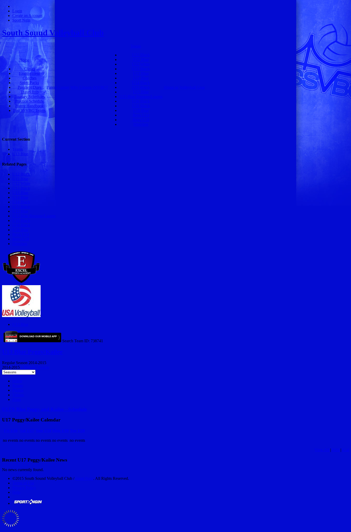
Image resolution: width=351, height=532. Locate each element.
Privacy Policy (24, 487)
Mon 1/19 (60, 430)
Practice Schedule (29, 101)
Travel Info (30, 92)
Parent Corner (58, 87)
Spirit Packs (29, 82)
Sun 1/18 (43, 430)
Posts (16, 399)
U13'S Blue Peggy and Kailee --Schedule (44, 409)
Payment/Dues (29, 87)
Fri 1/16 (10, 430)
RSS (335, 450)
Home (24, 60)
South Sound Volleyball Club (53, 32)
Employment (29, 73)
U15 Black (141, 87)
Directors (140, 124)
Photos (17, 390)
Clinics (29, 69)
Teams (136, 46)
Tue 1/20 (77, 430)
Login (17, 11)
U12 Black (141, 55)
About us (170, 87)
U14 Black (141, 82)
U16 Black (141, 101)
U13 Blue (141, 73)
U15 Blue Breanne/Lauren (140, 96)
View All (322, 450)
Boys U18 (141, 120)
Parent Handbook (29, 106)
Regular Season (36, 367)
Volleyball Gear (192, 87)
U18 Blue (141, 110)
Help (16, 492)
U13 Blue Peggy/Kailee (32, 351)
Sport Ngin (21, 20)
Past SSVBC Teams (29, 110)
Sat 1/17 (27, 430)
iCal (345, 450)
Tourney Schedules (29, 96)
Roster (17, 385)
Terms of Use (23, 483)
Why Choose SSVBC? (89, 87)
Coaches (29, 78)
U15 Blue (141, 92)
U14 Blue (141, 78)
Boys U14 (141, 115)
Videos (18, 395)
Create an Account (27, 15)
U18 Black (141, 106)
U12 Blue (141, 59)
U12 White (141, 64)
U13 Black (141, 69)
